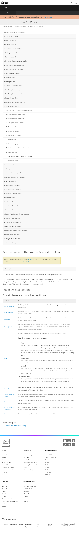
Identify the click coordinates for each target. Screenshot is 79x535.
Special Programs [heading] (29, 481)
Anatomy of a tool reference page (14, 32)
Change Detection (9, 306)
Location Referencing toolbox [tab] (15, 177)
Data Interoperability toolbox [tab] (14, 65)
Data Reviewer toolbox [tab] (12, 73)
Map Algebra (8, 327)
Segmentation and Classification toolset (20, 156)
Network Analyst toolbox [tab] (13, 189)
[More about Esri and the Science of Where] (6, 443)
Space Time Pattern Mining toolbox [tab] (17, 214)
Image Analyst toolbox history (15, 118)
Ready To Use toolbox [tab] (12, 206)
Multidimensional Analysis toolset (18, 148)
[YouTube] (73, 444)
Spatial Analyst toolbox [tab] (12, 218)
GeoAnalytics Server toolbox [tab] (14, 94)
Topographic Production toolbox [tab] (16, 230)
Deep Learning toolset (15, 127)
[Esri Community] (65, 444)
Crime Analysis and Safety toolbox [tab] (16, 61)
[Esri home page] (5, 2)
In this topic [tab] (8, 269)
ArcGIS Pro (6, 8)
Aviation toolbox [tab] (10, 45)
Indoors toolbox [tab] (10, 165)
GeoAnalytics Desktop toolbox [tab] (15, 90)
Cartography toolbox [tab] (12, 53)
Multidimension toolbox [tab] (13, 185)
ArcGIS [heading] (4, 450)
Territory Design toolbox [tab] (13, 226)
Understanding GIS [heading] (51, 450)
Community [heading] (27, 450)
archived (30, 259)
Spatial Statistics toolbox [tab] (13, 222)
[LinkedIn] (73, 440)
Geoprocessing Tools (20, 26)
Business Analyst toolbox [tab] (13, 49)
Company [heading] (5, 481)
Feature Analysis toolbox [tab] (13, 86)
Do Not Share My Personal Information (66, 525)
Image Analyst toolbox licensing (16, 114)
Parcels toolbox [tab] (10, 197)
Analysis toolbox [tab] (10, 40)
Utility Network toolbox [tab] (12, 239)
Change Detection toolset (16, 123)
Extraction (7, 319)
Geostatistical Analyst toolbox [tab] (15, 102)
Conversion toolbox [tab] (11, 57)
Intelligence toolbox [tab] (12, 169)
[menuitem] (12, 455)
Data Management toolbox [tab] (14, 69)
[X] (69, 440)
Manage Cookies (49, 525)
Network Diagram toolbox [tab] (13, 193)
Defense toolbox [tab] (10, 77)
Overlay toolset (13, 152)
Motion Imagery (13, 144)
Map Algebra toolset (14, 135)
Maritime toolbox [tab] (10, 181)
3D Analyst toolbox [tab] (11, 36)
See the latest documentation (33, 262)
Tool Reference (7, 13)
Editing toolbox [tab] (10, 82)
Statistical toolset (13, 160)
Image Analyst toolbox (36, 26)
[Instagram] (69, 444)
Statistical (6, 414)
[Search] (71, 2)
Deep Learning (8, 312)
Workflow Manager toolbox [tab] (14, 243)
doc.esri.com (47, 17)
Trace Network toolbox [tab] (12, 234)
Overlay (6, 402)
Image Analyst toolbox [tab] (12, 106)
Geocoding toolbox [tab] (11, 98)
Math (5, 358)
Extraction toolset (13, 131)
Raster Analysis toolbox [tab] (13, 202)
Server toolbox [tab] (10, 210)
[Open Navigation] (76, 2)
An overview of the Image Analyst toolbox (19, 110)
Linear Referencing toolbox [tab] (14, 173)
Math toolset (12, 139)
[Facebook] (65, 440)
